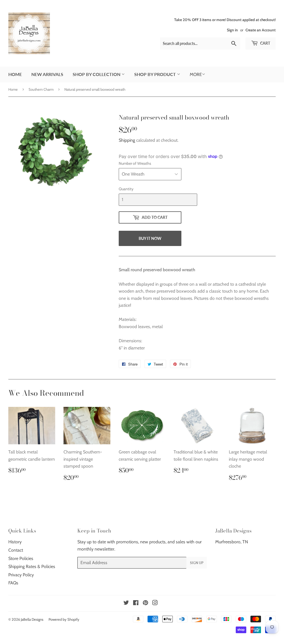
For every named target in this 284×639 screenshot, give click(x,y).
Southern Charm (41, 89)
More (196, 74)
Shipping (127, 140)
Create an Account (260, 30)
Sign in (232, 30)
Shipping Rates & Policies (31, 566)
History (15, 541)
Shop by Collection (97, 74)
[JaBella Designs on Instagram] (155, 603)
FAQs (13, 582)
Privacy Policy (21, 574)
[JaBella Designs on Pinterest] (145, 603)
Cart (264, 43)
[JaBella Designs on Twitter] (126, 603)
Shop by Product (155, 74)
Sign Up (196, 563)
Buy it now (150, 238)
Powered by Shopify (64, 619)
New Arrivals (47, 74)
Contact (15, 550)
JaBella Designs (32, 619)
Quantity (126, 188)
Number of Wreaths (135, 163)
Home (15, 74)
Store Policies (20, 558)
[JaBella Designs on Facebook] (136, 603)
